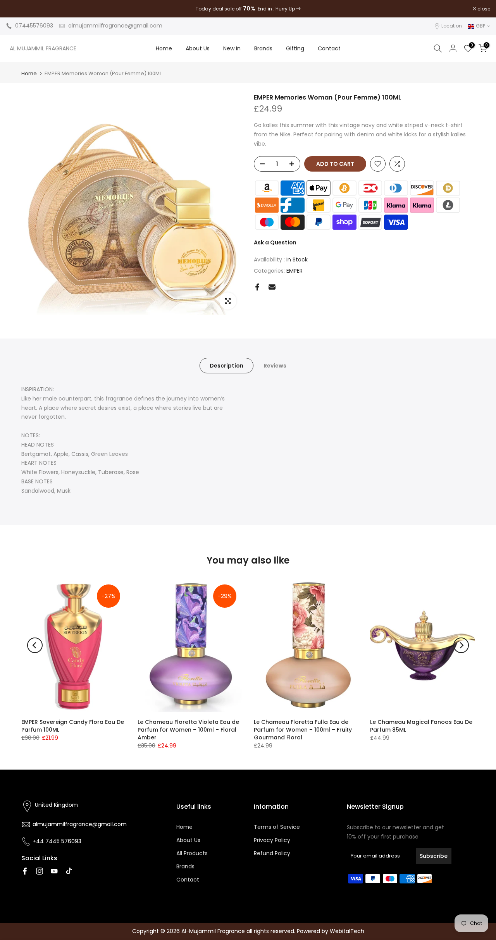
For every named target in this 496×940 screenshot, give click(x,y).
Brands (263, 48)
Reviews (275, 365)
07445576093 (34, 25)
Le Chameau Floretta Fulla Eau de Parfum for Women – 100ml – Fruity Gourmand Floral (303, 729)
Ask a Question (275, 242)
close (16, 9)
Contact (329, 48)
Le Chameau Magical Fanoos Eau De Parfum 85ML (421, 726)
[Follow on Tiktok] (68, 871)
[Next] (461, 645)
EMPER (294, 271)
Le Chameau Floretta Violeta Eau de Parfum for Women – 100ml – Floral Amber (188, 729)
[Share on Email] (272, 287)
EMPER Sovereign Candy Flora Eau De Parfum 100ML (72, 726)
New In (232, 48)
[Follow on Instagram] (39, 871)
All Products (192, 853)
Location (451, 25)
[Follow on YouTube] (54, 871)
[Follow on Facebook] (24, 871)
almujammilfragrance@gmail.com (115, 25)
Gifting (295, 48)
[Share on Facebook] (257, 287)
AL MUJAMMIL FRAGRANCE (43, 48)
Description (226, 365)
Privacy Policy (272, 840)
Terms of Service (277, 827)
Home (164, 48)
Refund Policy (272, 853)
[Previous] (35, 645)
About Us (198, 48)
